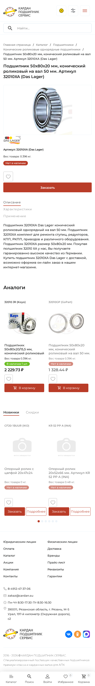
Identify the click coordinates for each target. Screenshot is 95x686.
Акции (8, 562)
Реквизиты (56, 569)
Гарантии (55, 576)
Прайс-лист (56, 562)
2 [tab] (42, 521)
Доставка (54, 548)
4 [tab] (49, 521)
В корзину (27, 388)
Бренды (54, 555)
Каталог (9, 555)
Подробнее (36, 511)
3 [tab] (46, 521)
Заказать (47, 188)
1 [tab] (39, 521)
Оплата (8, 548)
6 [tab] (56, 521)
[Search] (10, 28)
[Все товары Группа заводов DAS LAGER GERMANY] (12, 140)
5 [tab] (53, 521)
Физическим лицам (62, 542)
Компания (11, 569)
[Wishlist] (8, 176)
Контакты (10, 576)
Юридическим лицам (19, 542)
